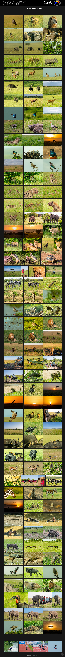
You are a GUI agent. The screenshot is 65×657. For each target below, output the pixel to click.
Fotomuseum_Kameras (8, 3)
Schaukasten (17, 3)
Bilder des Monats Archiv (9, 4)
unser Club (12, 1)
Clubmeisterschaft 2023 (19, 2)
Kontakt (18, 4)
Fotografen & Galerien (21, 1)
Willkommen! (6, 1)
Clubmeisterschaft (7, 2)
